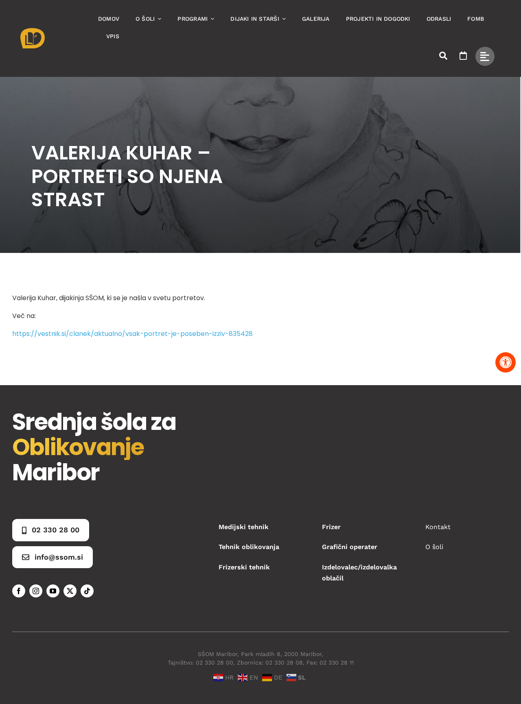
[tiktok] (87, 590)
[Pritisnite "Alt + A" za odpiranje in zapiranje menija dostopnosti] (505, 362)
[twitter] (70, 590)
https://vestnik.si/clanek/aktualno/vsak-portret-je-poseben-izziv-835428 (132, 333)
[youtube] (52, 590)
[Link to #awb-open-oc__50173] (443, 56)
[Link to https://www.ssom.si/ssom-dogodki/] (463, 56)
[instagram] (35, 590)
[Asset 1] (32, 31)
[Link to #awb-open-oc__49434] (485, 56)
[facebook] (18, 590)
